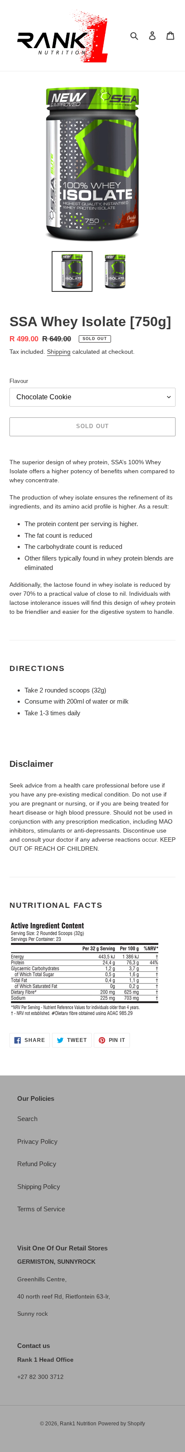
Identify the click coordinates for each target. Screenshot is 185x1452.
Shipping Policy (38, 1186)
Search (27, 1118)
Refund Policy (36, 1163)
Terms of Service (41, 1209)
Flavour (18, 381)
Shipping (59, 351)
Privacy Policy (37, 1141)
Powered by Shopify (121, 1424)
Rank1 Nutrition (78, 1424)
